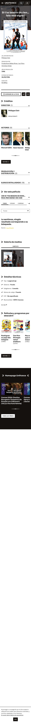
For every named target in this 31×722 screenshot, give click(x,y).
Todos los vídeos (8, 416)
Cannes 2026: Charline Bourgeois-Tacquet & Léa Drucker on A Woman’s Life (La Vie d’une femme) (11, 401)
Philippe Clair (6, 58)
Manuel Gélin (6, 148)
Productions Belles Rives (10, 63)
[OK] (15, 719)
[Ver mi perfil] (27, 3)
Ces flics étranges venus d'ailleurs (17, 339)
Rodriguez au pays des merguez (6, 338)
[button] (21, 252)
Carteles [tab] (15, 246)
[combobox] (15, 211)
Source (3, 228)
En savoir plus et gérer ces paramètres (12, 715)
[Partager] (23, 94)
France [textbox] (5, 211)
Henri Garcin (18, 148)
